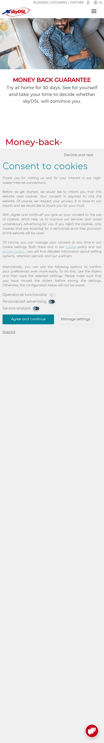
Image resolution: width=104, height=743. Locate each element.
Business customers (50, 2)
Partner (77, 2)
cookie (71, 247)
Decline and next (78, 155)
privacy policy (13, 251)
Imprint (9, 332)
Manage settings (75, 319)
